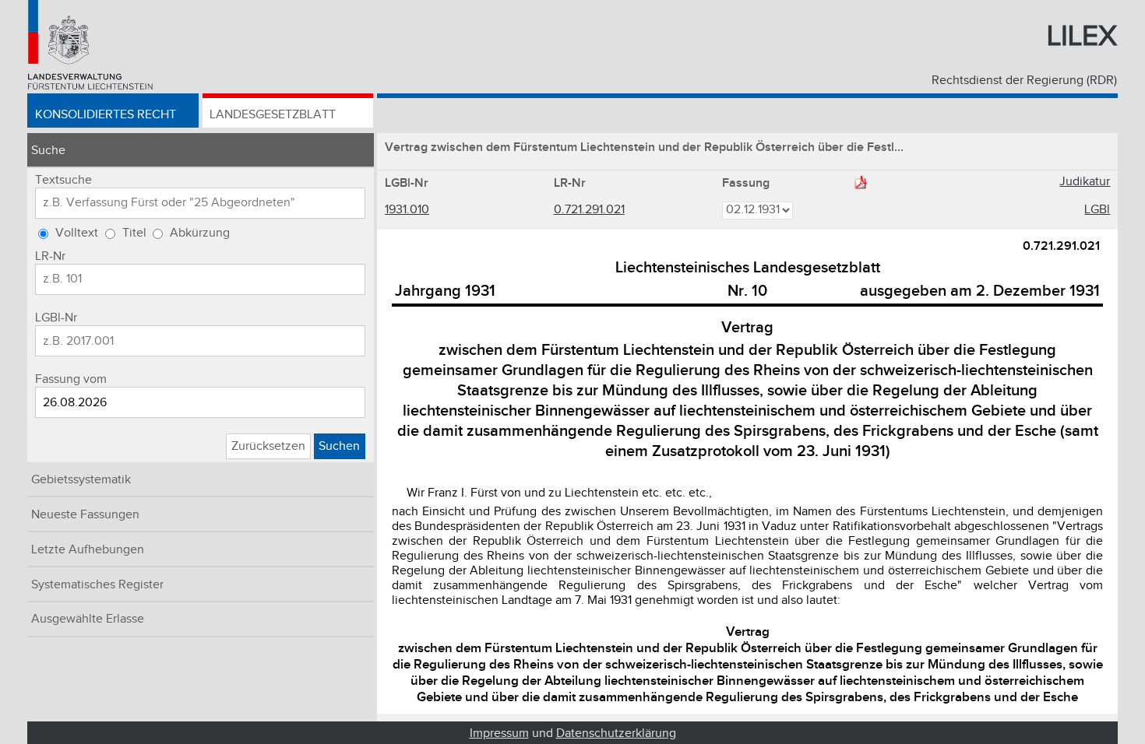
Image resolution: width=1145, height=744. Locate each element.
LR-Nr (50, 256)
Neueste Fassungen (85, 514)
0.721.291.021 (589, 209)
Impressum (499, 733)
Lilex (1082, 36)
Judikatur (1084, 181)
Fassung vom (71, 379)
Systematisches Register (97, 584)
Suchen (339, 446)
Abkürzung (200, 233)
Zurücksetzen (268, 446)
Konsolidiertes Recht (105, 114)
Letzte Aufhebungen (87, 549)
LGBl (1097, 209)
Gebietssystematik (81, 479)
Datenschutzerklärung (616, 733)
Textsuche (63, 180)
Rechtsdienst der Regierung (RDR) (1024, 80)
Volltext (76, 233)
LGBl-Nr (56, 318)
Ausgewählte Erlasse (87, 619)
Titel (134, 233)
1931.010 (407, 209)
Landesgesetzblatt (273, 114)
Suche (48, 150)
